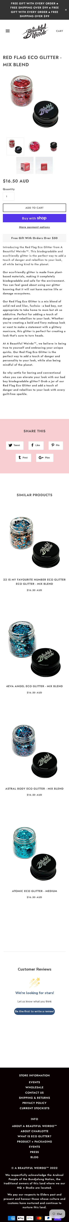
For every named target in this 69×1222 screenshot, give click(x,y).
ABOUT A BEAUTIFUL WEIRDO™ (34, 1126)
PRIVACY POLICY (34, 1103)
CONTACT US (34, 1093)
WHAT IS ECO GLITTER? (34, 1136)
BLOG (34, 1157)
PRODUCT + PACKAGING (34, 1141)
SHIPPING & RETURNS (34, 1098)
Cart (59, 31)
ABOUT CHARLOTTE (34, 1131)
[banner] (35, 31)
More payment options (34, 227)
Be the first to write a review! (34, 1011)
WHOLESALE (34, 1087)
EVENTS (34, 1082)
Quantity (8, 189)
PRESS (34, 1152)
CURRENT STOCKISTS (34, 1108)
